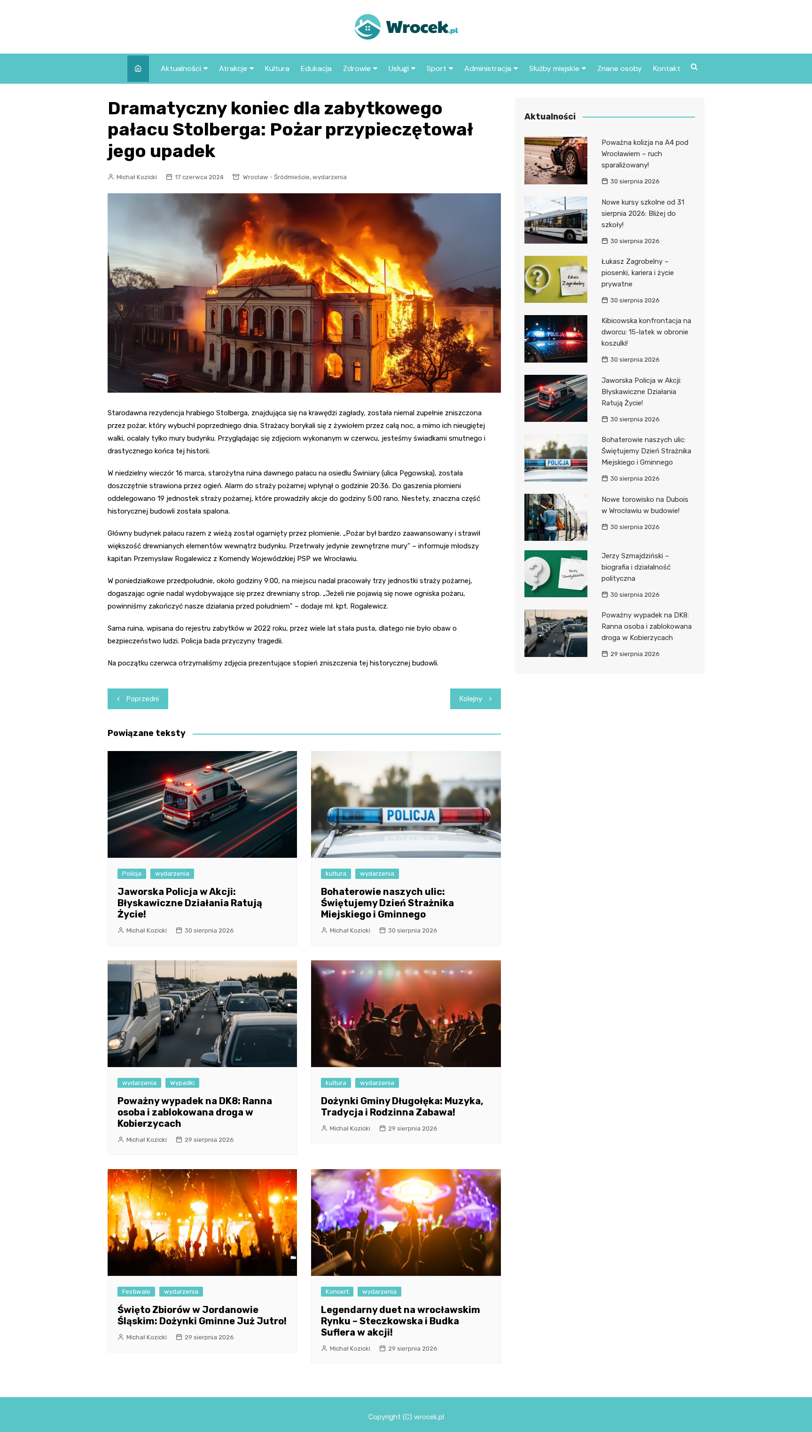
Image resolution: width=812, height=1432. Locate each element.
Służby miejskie (554, 68)
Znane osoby (619, 68)
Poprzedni (142, 699)
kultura (336, 873)
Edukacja (316, 68)
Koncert (337, 1291)
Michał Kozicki (137, 177)
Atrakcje (233, 68)
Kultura (277, 68)
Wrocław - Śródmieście (276, 177)
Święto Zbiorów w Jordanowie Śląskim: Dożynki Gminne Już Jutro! (202, 1315)
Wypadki (182, 1082)
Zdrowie (357, 68)
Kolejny (471, 699)
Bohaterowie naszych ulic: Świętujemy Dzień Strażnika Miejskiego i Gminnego (387, 903)
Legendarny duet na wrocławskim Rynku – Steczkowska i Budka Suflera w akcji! (400, 1321)
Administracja (487, 68)
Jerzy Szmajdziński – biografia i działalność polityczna (636, 567)
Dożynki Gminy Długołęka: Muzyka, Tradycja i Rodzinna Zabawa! (402, 1106)
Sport (436, 68)
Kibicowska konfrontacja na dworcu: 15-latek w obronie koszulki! (646, 332)
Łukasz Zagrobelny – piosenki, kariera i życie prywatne (637, 272)
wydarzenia (329, 177)
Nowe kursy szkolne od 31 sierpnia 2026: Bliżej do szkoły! (642, 213)
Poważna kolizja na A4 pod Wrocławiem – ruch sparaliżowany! (644, 153)
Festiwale (136, 1291)
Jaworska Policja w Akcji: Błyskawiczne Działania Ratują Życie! (189, 903)
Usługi (399, 68)
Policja (131, 873)
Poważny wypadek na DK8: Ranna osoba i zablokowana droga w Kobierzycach (194, 1112)
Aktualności (181, 68)
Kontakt (666, 68)
